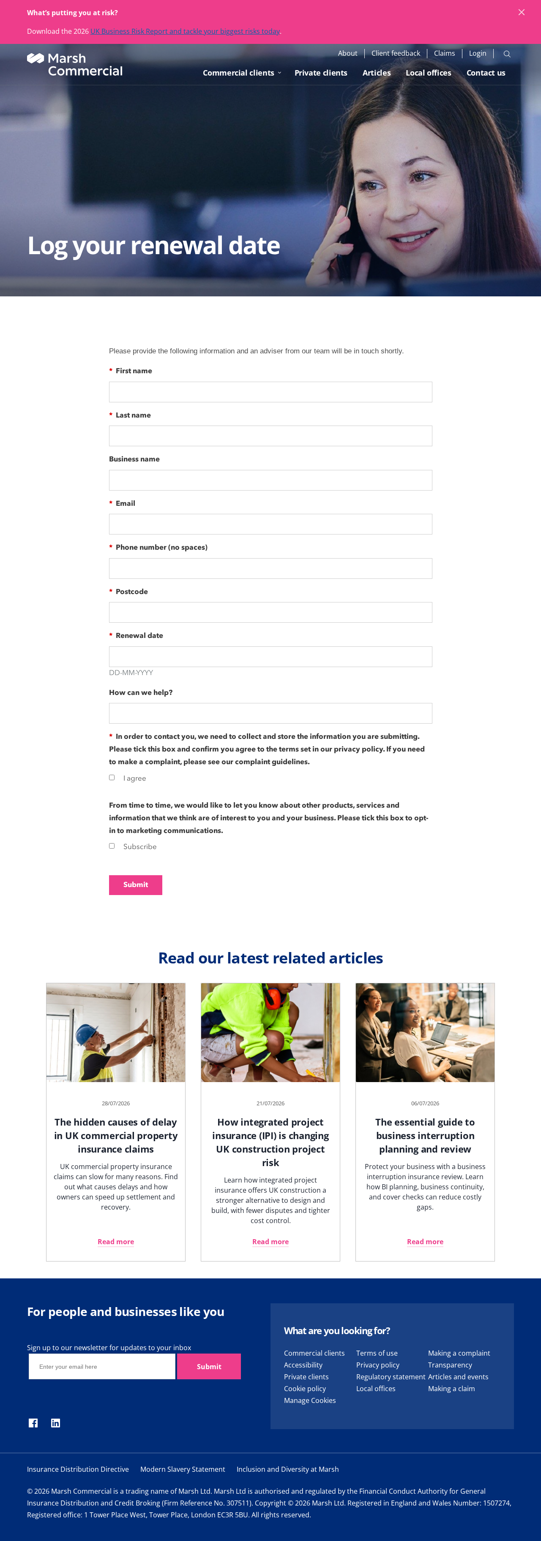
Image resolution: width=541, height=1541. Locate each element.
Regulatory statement (391, 1376)
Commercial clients (238, 73)
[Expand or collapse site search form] (507, 53)
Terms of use (377, 1353)
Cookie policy (305, 1388)
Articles (377, 73)
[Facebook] (33, 1423)
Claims (444, 53)
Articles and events (458, 1376)
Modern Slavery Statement (182, 1469)
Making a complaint (459, 1353)
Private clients (321, 73)
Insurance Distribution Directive (78, 1469)
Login (477, 53)
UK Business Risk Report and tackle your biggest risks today (185, 31)
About (348, 53)
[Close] (522, 12)
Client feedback (396, 53)
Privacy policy (377, 1365)
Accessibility (303, 1365)
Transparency (450, 1365)
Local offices (428, 73)
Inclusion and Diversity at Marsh (288, 1469)
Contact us (486, 73)
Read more (116, 1241)
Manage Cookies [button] (310, 1400)
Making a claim (451, 1388)
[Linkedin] (55, 1423)
